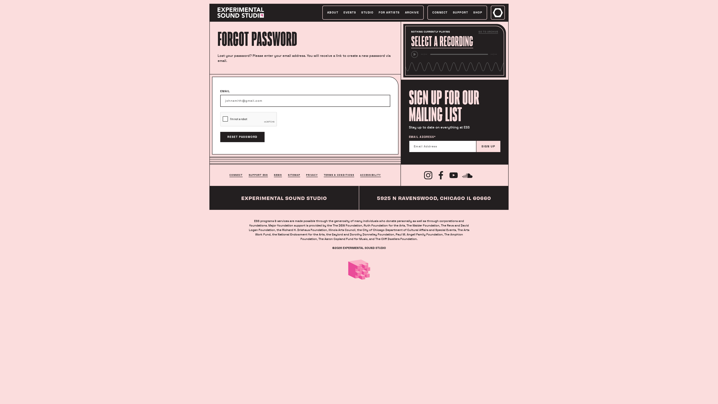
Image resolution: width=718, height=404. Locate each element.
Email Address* (422, 137)
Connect (440, 12)
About (332, 12)
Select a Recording (442, 41)
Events (349, 12)
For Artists (389, 12)
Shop (477, 12)
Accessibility (370, 175)
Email (225, 91)
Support (460, 12)
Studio (367, 12)
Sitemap (294, 175)
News (278, 175)
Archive (412, 12)
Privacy (312, 175)
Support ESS (258, 175)
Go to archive (488, 31)
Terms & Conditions (339, 175)
